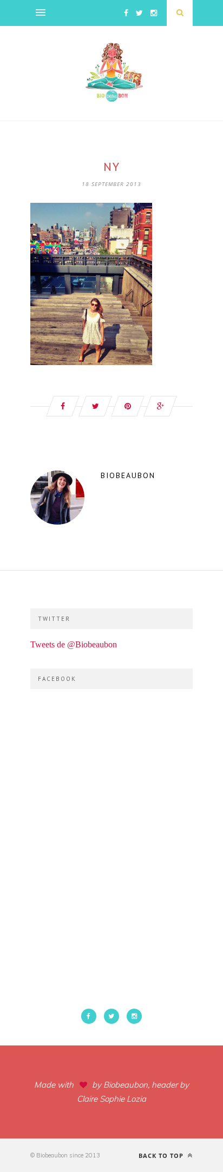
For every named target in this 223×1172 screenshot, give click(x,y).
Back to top (162, 1155)
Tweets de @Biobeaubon (73, 644)
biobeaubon (128, 475)
